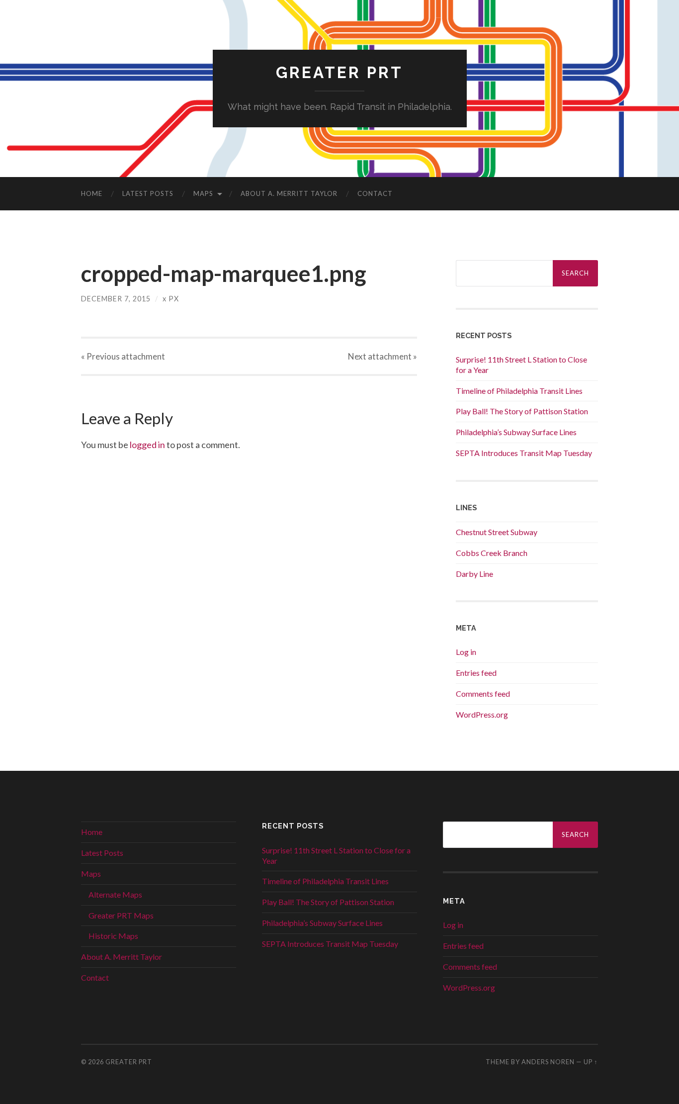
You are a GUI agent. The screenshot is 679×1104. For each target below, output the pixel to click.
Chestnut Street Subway (496, 532)
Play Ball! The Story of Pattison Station (522, 411)
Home (91, 193)
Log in (466, 651)
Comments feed (483, 693)
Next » (382, 356)
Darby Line (474, 573)
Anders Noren (548, 1062)
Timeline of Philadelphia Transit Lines (519, 390)
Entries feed (476, 672)
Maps (203, 193)
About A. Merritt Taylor (289, 193)
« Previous (123, 356)
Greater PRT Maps (121, 915)
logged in (147, 444)
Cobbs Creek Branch (491, 552)
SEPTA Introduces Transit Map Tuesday (524, 453)
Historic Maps (113, 935)
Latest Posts (147, 193)
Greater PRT (339, 72)
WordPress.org (482, 714)
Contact (375, 193)
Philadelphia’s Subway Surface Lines (516, 432)
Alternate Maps (115, 894)
